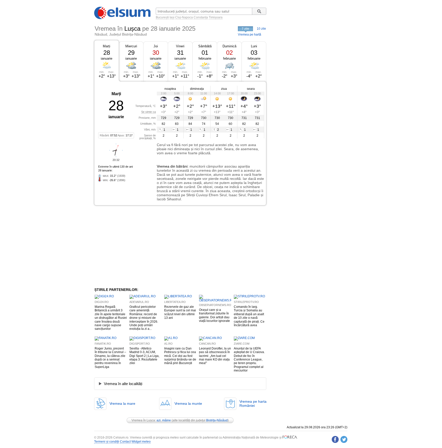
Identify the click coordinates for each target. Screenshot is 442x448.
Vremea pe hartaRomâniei (253, 403)
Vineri (180, 46)
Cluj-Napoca (184, 17)
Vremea (163, 166)
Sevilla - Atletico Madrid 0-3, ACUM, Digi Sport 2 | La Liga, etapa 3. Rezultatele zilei (144, 356)
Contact (125, 441)
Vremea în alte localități (123, 383)
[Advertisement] (136, 246)
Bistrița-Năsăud (217, 420)
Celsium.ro (120, 437)
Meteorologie (269, 437)
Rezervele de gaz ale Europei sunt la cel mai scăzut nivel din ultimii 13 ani (180, 312)
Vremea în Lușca (143, 420)
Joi (155, 46)
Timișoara (216, 17)
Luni (254, 46)
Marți (106, 46)
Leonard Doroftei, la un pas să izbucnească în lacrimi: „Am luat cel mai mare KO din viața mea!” (215, 356)
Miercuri (131, 46)
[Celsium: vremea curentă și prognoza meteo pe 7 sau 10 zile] (122, 18)
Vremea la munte (188, 403)
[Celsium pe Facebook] (335, 439)
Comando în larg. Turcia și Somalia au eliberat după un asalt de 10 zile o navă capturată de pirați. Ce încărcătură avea (249, 316)
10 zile (261, 28)
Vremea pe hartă (249, 34)
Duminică (229, 46)
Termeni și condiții (106, 441)
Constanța (201, 17)
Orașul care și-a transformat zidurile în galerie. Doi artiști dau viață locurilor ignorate (214, 315)
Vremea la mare (122, 403)
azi (159, 420)
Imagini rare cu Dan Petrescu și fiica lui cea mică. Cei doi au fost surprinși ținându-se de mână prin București (180, 356)
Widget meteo (141, 441)
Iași (172, 17)
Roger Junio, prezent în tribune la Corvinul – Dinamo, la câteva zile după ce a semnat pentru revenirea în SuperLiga (110, 358)
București (162, 17)
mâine (166, 420)
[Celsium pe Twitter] (343, 439)
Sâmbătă (205, 46)
